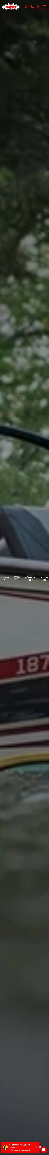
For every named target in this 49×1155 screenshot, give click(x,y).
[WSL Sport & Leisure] (12, 6)
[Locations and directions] (38, 7)
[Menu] (44, 6)
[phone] (32, 7)
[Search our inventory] (26, 7)
